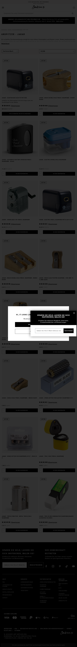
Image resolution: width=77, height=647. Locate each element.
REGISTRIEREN (69, 330)
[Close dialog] (74, 313)
